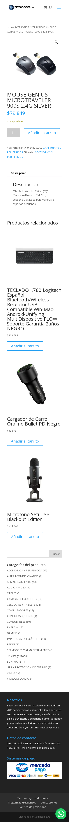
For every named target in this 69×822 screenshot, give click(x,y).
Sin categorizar (16, 656)
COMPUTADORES (18, 610)
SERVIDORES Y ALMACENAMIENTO (28, 650)
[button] (56, 42)
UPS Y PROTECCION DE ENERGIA (27, 667)
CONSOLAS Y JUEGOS (20, 616)
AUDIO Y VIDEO (16, 587)
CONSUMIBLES (16, 621)
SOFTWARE (14, 661)
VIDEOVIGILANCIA (18, 678)
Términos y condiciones (32, 798)
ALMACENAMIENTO (19, 582)
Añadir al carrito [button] (25, 345)
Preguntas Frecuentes (22, 802)
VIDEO (11, 673)
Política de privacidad (32, 807)
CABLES (12, 593)
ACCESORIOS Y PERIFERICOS (30, 27)
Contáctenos (49, 802)
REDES (11, 644)
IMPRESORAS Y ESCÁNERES (23, 639)
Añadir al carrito (42, 132)
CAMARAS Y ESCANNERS (22, 599)
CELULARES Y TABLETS (21, 604)
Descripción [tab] (18, 173)
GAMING (12, 633)
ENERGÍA (12, 627)
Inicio (10, 27)
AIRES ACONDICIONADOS (22, 576)
